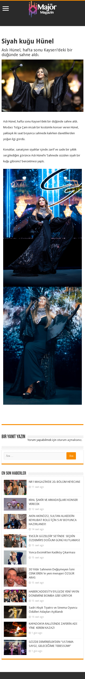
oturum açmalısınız (69, 440)
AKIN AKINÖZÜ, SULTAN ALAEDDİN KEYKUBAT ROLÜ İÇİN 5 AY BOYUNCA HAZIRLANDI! (53, 520)
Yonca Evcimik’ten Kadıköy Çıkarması (52, 552)
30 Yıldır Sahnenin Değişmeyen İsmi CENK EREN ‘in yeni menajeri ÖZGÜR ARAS (52, 573)
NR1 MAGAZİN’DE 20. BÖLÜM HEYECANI (54, 481)
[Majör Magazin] (42, 8)
